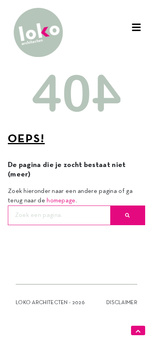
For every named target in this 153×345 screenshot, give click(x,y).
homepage (61, 201)
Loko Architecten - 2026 (50, 302)
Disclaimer (121, 302)
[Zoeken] (127, 215)
